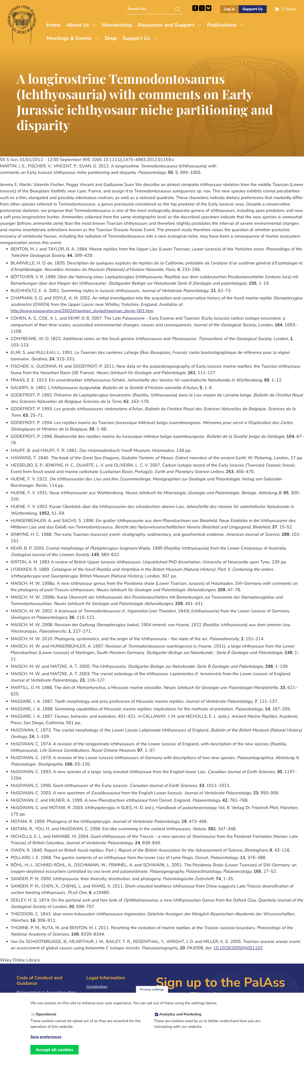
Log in (229, 9)
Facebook (195, 8)
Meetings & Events (69, 38)
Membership (117, 25)
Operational (46, 1014)
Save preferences (46, 1036)
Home (54, 25)
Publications (222, 25)
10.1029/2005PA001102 (238, 948)
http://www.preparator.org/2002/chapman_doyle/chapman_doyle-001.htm (82, 311)
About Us (77, 25)
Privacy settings (152, 989)
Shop (110, 38)
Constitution (96, 986)
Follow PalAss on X (202, 8)
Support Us (252, 9)
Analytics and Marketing (180, 1014)
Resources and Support (166, 25)
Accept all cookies (54, 1050)
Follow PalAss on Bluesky (208, 8)
